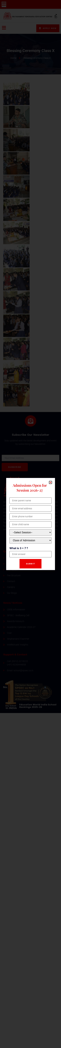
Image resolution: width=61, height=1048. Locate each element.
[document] (30, 524)
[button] (50, 482)
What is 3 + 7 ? (18, 548)
